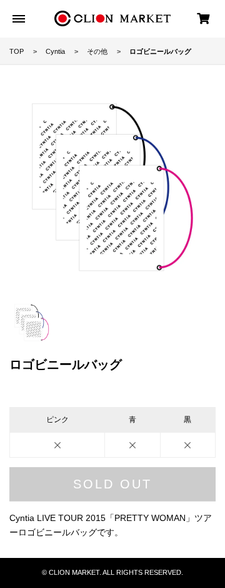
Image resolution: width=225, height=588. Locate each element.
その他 (97, 51)
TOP (16, 51)
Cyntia (55, 51)
